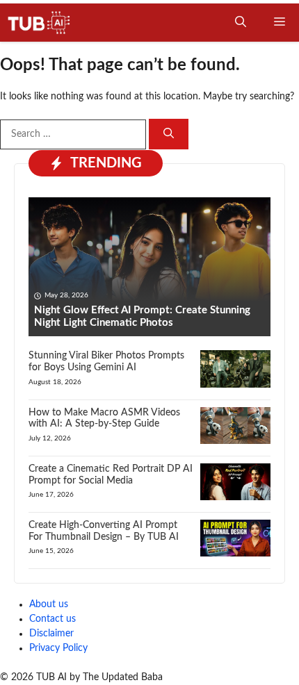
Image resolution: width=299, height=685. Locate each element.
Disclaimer (51, 633)
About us (48, 604)
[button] (240, 22)
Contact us (52, 619)
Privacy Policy (58, 648)
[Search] (168, 134)
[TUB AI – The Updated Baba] (39, 22)
